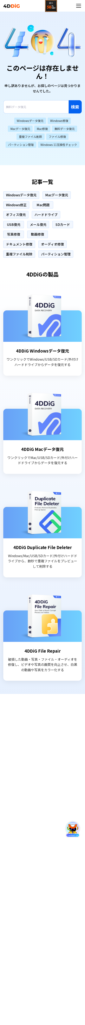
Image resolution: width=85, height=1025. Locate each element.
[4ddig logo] (11, 6)
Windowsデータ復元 (21, 194)
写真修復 (13, 234)
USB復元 (13, 224)
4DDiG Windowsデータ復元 (42, 350)
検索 (75, 107)
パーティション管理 (56, 253)
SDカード (62, 224)
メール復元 (38, 224)
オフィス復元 (16, 214)
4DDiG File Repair (43, 650)
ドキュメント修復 (19, 244)
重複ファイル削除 (19, 253)
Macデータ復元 (56, 194)
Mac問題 (43, 204)
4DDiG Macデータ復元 (42, 449)
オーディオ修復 (52, 244)
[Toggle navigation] (79, 6)
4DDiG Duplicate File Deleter (42, 547)
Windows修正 (16, 204)
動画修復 (37, 234)
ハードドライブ (46, 214)
